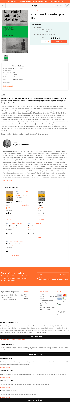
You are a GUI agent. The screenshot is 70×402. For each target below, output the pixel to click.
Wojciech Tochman (36, 11)
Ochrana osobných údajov (59, 279)
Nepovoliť (3, 367)
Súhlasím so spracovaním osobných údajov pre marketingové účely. (53, 278)
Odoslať (63, 274)
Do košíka (59, 41)
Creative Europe (45, 309)
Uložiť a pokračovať (35, 400)
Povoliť (8, 367)
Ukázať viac (7, 181)
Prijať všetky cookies (35, 354)
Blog (41, 305)
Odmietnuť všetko (5, 339)
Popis (3, 94)
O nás (42, 294)
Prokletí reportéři (8, 86)
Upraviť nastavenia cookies (18, 339)
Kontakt (42, 298)
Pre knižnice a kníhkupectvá (48, 296)
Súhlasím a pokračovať (35, 336)
